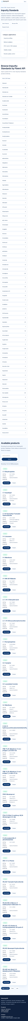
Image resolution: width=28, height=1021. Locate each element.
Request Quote (5, 27)
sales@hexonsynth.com (7, 1016)
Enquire (14, 483)
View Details (6, 483)
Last (17, 988)
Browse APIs (15, 23)
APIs (5, 7)
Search (9, 459)
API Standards (4, 1011)
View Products (5, 23)
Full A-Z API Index (6, 78)
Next (12, 988)
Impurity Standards (5, 1009)
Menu (25, 1)
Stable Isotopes (5, 1010)
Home (2, 7)
